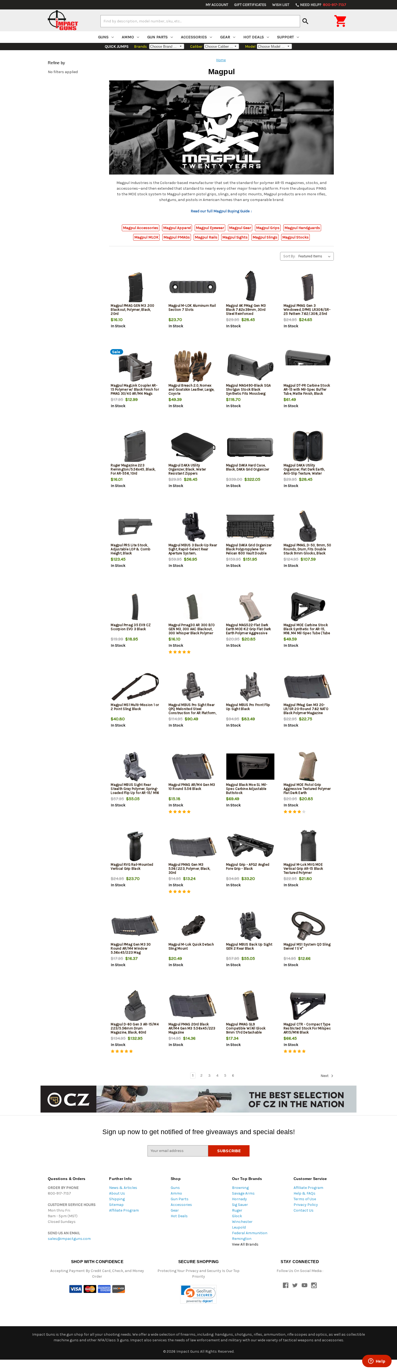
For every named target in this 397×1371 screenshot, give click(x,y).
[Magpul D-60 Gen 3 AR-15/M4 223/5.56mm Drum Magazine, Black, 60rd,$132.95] (135, 1006)
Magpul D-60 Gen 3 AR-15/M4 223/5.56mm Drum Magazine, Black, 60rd (135, 1028)
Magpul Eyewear (210, 228)
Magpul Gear (240, 228)
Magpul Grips (268, 228)
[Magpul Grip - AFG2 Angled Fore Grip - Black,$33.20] (250, 846)
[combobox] (200, 21)
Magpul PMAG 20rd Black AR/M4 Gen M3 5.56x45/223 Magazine (192, 1028)
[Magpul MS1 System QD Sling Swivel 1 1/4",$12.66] (308, 926)
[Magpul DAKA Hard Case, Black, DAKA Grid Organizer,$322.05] (250, 447)
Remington (241, 1238)
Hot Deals (253, 37)
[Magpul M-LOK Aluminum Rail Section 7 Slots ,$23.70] (193, 287)
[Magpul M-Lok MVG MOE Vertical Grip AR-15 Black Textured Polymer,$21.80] (308, 846)
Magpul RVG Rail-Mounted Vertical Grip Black (132, 866)
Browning (240, 1187)
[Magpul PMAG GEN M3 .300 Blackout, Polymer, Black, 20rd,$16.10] (135, 287)
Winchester (242, 1221)
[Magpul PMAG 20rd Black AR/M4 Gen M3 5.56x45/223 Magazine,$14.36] (193, 1006)
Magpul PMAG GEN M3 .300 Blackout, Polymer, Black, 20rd (132, 309)
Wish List (280, 4)
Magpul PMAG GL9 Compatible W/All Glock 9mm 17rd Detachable (246, 1028)
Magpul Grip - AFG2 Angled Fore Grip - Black (247, 866)
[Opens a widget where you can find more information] (377, 1361)
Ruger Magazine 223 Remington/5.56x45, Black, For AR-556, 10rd (133, 469)
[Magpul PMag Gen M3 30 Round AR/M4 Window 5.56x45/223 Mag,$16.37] (135, 926)
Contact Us (304, 1210)
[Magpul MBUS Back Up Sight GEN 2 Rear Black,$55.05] (250, 926)
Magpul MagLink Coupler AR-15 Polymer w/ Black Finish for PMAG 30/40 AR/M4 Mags (135, 389)
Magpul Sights (235, 237)
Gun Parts (157, 37)
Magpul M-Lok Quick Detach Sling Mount (191, 946)
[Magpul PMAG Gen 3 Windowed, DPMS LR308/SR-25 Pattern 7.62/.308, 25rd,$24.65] (308, 287)
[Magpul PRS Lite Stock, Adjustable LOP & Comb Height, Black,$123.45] (135, 527)
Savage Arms (243, 1193)
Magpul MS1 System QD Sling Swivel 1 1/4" (307, 946)
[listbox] (316, 256)
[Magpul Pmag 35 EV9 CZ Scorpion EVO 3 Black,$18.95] (135, 607)
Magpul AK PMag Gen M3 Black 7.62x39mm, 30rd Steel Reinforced (246, 309)
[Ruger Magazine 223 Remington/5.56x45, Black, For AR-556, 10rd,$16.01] (135, 447)
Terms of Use (305, 1199)
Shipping (117, 1199)
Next (325, 1076)
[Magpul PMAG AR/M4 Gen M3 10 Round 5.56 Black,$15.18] (193, 766)
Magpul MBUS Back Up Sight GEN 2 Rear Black (249, 946)
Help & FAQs (304, 1193)
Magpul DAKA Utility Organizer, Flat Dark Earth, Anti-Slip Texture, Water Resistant (304, 471)
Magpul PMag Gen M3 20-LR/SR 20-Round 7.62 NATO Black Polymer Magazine (306, 709)
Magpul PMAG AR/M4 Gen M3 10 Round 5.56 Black (192, 787)
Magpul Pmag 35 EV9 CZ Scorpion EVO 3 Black (131, 627)
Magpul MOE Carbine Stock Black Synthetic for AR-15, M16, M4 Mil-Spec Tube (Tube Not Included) (307, 631)
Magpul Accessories (140, 228)
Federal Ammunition (249, 1233)
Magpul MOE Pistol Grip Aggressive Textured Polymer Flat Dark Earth (307, 789)
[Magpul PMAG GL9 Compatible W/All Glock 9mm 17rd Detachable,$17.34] (250, 1006)
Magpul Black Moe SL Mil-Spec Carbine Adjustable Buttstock (246, 789)
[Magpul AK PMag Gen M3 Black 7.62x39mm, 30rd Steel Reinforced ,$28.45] (250, 287)
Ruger (237, 1210)
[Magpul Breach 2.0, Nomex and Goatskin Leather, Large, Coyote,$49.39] (193, 367)
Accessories (194, 37)
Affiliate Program (124, 1210)
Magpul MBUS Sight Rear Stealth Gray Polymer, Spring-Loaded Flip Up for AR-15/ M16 (135, 789)
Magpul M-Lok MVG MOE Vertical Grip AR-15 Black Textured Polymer (303, 868)
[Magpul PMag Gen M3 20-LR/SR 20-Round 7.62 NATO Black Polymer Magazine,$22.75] (308, 687)
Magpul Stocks (295, 237)
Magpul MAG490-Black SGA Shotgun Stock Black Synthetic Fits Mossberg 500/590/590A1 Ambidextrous (248, 393)
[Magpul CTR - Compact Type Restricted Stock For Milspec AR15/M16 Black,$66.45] (308, 1006)
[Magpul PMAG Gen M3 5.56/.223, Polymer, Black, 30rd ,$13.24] (193, 846)
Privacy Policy (306, 1204)
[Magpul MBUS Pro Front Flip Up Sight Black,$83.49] (250, 687)
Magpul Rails (206, 237)
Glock (237, 1216)
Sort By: (289, 256)
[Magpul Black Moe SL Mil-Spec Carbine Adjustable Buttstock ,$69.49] (250, 766)
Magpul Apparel (177, 228)
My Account (217, 4)
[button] (198, 1294)
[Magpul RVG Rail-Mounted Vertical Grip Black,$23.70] (135, 846)
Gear (225, 37)
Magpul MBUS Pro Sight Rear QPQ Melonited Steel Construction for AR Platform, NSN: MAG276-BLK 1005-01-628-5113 (192, 713)
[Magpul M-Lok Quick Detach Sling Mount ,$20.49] (193, 926)
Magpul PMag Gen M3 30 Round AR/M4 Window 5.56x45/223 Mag (131, 948)
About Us (117, 1193)
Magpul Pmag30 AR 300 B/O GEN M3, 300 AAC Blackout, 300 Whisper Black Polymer (192, 629)
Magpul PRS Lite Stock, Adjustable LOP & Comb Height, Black (130, 549)
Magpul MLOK (146, 237)
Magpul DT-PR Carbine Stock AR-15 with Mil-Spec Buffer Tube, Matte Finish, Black (307, 389)
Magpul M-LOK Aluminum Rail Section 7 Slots (192, 307)
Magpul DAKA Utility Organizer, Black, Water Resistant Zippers (187, 469)
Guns (103, 37)
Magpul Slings (265, 237)
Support (285, 37)
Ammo (128, 37)
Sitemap (116, 1204)
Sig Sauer (240, 1204)
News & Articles (123, 1187)
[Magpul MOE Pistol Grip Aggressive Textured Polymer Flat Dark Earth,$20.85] (308, 766)
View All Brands (245, 1244)
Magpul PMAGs (176, 237)
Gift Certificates (250, 4)
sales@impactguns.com (69, 1238)
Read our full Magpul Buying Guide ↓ (221, 211)
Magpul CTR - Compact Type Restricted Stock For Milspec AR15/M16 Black (307, 1028)
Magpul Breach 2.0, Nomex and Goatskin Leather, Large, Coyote (191, 389)
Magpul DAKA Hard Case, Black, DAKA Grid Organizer (247, 467)
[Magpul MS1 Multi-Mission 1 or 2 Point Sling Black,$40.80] (135, 687)
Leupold (239, 1227)
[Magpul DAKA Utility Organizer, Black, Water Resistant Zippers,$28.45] (193, 447)
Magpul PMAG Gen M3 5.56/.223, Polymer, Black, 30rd (189, 868)
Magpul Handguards (302, 228)
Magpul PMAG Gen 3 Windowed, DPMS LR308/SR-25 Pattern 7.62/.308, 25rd (307, 309)
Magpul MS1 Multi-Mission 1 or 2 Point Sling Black (135, 707)
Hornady (239, 1199)
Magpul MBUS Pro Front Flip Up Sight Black (248, 707)
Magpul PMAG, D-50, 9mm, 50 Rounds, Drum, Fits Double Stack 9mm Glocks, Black (307, 549)
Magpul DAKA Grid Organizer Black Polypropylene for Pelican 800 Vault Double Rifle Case (249, 551)
